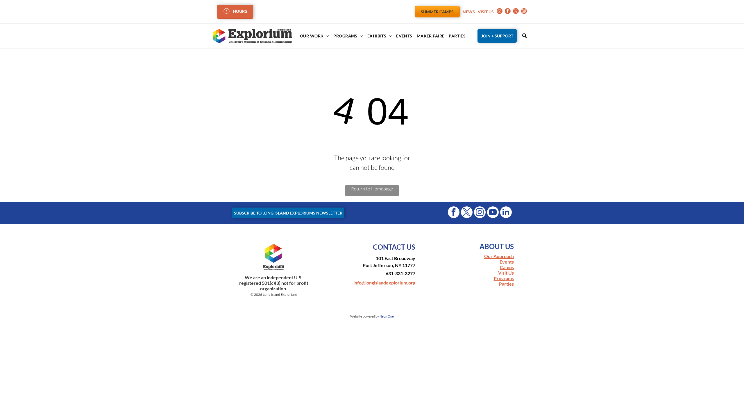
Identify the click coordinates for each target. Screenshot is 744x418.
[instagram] (524, 11)
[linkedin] (506, 212)
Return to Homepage (372, 189)
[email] (499, 11)
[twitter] (516, 11)
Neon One (387, 316)
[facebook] (508, 11)
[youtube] (493, 212)
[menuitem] (312, 35)
